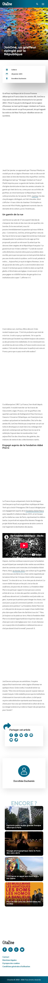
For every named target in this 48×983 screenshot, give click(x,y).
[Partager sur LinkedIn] (26, 735)
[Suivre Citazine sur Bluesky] (22, 949)
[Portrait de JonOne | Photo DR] (24, 143)
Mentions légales (9, 960)
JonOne (35, 196)
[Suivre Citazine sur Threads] (16, 949)
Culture (14, 70)
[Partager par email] (11, 740)
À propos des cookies (11, 963)
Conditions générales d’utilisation (16, 966)
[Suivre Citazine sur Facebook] (4, 949)
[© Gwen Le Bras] (24, 654)
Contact (5, 957)
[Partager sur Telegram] (31, 735)
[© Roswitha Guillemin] (24, 474)
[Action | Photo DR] (24, 377)
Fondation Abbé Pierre (35, 511)
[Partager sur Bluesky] (21, 735)
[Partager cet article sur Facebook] (11, 735)
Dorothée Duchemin (18, 78)
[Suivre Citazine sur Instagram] (10, 949)
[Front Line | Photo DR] (24, 302)
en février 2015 (19, 570)
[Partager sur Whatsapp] (16, 735)
